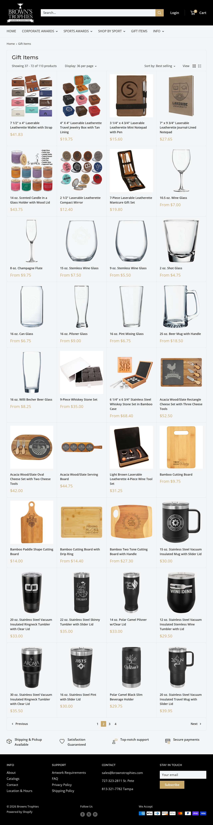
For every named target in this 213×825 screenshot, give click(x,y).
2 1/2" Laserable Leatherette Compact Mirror (80, 200)
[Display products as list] (199, 66)
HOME (11, 31)
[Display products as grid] (194, 66)
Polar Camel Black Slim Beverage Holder (126, 697)
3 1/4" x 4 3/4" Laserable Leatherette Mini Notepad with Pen (128, 127)
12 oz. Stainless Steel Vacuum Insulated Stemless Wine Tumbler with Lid (181, 624)
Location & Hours (19, 791)
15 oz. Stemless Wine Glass (79, 268)
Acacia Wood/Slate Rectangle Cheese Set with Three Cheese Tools (181, 404)
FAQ (55, 778)
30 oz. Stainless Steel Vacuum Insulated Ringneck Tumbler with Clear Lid (31, 699)
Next (194, 724)
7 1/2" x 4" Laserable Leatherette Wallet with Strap (31, 125)
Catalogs (13, 778)
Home (11, 44)
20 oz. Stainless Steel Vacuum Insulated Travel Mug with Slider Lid (181, 699)
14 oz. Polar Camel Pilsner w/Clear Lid (128, 622)
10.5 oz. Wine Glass (173, 198)
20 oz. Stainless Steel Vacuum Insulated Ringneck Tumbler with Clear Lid (31, 624)
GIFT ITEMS (139, 31)
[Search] (159, 12)
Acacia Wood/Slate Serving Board (79, 476)
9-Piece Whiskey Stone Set (78, 399)
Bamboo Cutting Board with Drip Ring (80, 551)
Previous (21, 724)
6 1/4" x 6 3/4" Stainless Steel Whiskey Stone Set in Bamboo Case (131, 404)
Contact (12, 785)
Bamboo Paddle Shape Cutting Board (31, 551)
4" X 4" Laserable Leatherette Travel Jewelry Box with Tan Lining (81, 127)
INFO (156, 31)
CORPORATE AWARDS (38, 31)
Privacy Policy (62, 785)
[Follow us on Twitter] (89, 814)
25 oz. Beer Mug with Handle (180, 334)
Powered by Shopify (19, 812)
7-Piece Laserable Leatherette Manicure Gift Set (131, 200)
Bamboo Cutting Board (176, 474)
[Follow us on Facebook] (82, 814)
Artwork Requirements (69, 772)
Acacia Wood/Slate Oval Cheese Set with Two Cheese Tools (30, 479)
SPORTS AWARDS (76, 31)
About (11, 772)
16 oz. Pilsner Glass (74, 334)
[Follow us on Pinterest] (95, 814)
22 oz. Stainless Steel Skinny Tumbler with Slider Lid (80, 622)
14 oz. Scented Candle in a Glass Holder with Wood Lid (30, 200)
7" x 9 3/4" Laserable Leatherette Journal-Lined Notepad (178, 127)
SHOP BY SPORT (110, 31)
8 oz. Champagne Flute (26, 268)
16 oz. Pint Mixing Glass (127, 334)
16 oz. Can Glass (21, 334)
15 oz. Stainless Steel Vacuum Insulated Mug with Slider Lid (181, 551)
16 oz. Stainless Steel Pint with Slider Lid (78, 697)
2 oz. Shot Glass (171, 268)
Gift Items (24, 44)
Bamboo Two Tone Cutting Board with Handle (129, 551)
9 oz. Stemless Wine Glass (128, 268)
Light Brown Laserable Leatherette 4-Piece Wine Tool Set (131, 479)
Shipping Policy (63, 791)
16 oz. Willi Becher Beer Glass (31, 399)
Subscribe (172, 785)
